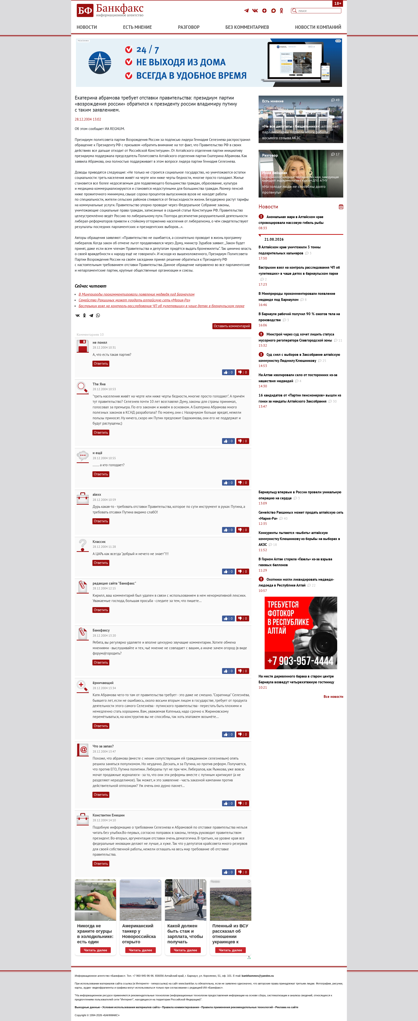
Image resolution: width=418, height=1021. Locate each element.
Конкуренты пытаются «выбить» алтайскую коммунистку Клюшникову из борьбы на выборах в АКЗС (299, 538)
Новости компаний (318, 27)
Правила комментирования (180, 1007)
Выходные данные (87, 1007)
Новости (87, 27)
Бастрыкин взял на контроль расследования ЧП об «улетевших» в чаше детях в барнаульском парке (161, 305)
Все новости (333, 696)
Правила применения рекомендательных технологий (237, 1007)
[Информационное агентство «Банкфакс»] (117, 10)
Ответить (101, 363)
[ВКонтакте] (256, 10)
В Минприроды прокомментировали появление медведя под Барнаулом (136, 294)
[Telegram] (247, 10)
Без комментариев (247, 27)
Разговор (189, 27)
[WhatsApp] (98, 315)
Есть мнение (137, 27)
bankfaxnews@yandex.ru (258, 975)
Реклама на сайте (286, 1007)
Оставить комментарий (232, 326)
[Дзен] (265, 10)
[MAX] (274, 10)
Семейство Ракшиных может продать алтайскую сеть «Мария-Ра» (134, 299)
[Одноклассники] (281, 10)
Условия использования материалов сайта (131, 1007)
